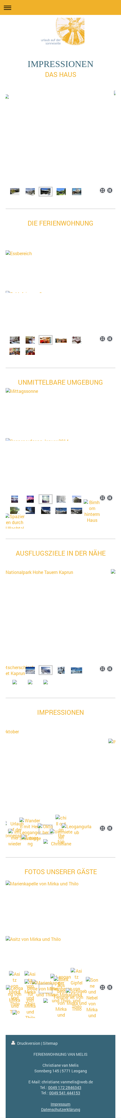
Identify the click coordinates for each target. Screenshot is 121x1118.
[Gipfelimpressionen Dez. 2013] (14, 499)
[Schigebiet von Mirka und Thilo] (76, 1000)
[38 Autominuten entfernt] (30, 670)
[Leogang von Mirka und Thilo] (14, 1000)
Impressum (60, 1104)
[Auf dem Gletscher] (76, 670)
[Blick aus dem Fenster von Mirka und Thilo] (61, 1000)
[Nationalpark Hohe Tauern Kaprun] (60, 616)
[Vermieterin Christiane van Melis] (61, 840)
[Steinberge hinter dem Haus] (30, 191)
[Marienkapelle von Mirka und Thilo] (60, 929)
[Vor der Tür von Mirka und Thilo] (30, 1000)
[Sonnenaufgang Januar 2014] (30, 499)
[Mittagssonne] (60, 439)
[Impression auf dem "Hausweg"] (76, 499)
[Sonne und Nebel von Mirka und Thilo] (92, 1000)
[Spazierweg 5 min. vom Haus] (45, 510)
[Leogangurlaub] (77, 829)
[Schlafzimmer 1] (15, 340)
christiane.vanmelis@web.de (67, 1081)
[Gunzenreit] (76, 510)
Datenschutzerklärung (60, 1109)
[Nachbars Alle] (61, 499)
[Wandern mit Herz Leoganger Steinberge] (30, 829)
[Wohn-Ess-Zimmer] (30, 351)
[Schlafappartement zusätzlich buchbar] (76, 340)
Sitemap (50, 1043)
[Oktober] (60, 775)
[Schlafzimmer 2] (30, 340)
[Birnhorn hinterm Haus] (92, 511)
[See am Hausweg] (14, 510)
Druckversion (28, 1043)
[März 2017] (61, 670)
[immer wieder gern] (14, 840)
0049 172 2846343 (64, 1087)
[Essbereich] (60, 291)
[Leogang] (30, 841)
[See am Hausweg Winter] (30, 510)
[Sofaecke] (61, 340)
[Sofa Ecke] (14, 351)
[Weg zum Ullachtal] (61, 510)
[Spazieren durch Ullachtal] (14, 522)
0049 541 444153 (64, 1092)
